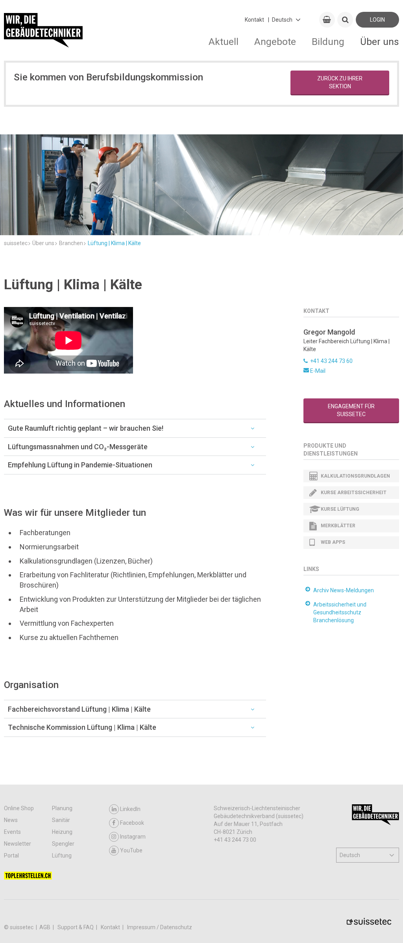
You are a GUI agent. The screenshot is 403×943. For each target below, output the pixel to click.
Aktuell (223, 41)
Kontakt (254, 20)
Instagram (133, 836)
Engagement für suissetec (351, 410)
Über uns (379, 41)
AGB (45, 927)
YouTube (131, 850)
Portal (11, 855)
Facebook (132, 823)
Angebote (275, 41)
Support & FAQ (76, 927)
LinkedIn (130, 809)
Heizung (62, 832)
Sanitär (61, 820)
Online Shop (19, 808)
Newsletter (17, 844)
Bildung (328, 41)
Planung (62, 808)
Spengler (63, 844)
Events (12, 832)
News (11, 820)
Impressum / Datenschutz (159, 927)
